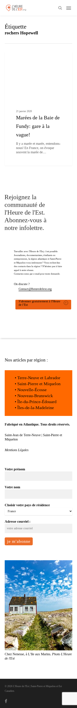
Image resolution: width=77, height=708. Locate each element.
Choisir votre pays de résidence (27, 505)
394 (44, 57)
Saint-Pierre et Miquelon (39, 383)
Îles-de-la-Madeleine (35, 407)
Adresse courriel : (17, 521)
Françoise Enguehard (24, 57)
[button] (68, 8)
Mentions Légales (16, 450)
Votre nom (12, 487)
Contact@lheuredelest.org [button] (35, 289)
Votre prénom (15, 469)
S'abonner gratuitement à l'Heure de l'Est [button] (39, 302)
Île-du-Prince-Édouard (36, 401)
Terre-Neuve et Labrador (38, 377)
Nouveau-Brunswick (35, 395)
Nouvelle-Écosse (32, 389)
